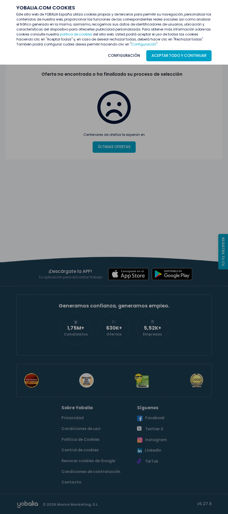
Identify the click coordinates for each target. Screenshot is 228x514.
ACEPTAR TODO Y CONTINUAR (179, 55)
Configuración (143, 44)
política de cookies (76, 34)
